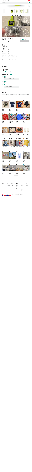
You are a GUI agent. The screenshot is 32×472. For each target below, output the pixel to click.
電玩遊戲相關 (22, 190)
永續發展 (12, 194)
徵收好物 (17, 185)
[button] (11, 70)
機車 (16, 188)
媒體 (10, 194)
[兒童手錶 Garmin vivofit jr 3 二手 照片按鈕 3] (16, 31)
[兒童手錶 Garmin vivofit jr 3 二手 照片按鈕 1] (16, 10)
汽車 (16, 186)
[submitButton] (29, 2)
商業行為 (24, 194)
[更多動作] (28, 6)
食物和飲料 (22, 189)
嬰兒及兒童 (12, 185)
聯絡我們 (9, 194)
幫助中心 (7, 194)
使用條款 (20, 194)
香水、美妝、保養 (8, 185)
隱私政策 (22, 194)
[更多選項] (2, 136)
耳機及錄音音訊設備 (22, 185)
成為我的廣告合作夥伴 (17, 194)
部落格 (2, 185)
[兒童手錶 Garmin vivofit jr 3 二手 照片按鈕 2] (16, 21)
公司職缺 (14, 194)
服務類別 (17, 189)
